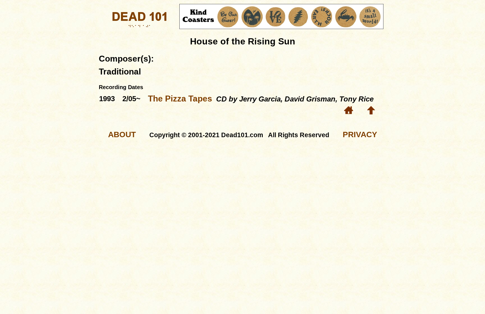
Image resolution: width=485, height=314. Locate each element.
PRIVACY (360, 134)
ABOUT (122, 134)
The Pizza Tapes (180, 98)
